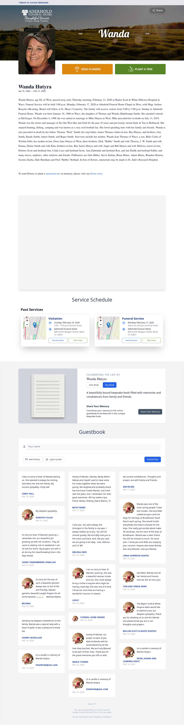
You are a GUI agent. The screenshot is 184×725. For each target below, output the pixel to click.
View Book (94, 385)
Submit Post (152, 459)
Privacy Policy (83, 712)
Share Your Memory (150, 411)
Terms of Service (100, 712)
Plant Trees (77, 340)
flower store (96, 173)
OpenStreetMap (95, 717)
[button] (35, 325)
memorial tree (53, 173)
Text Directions (58, 340)
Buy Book (109, 385)
